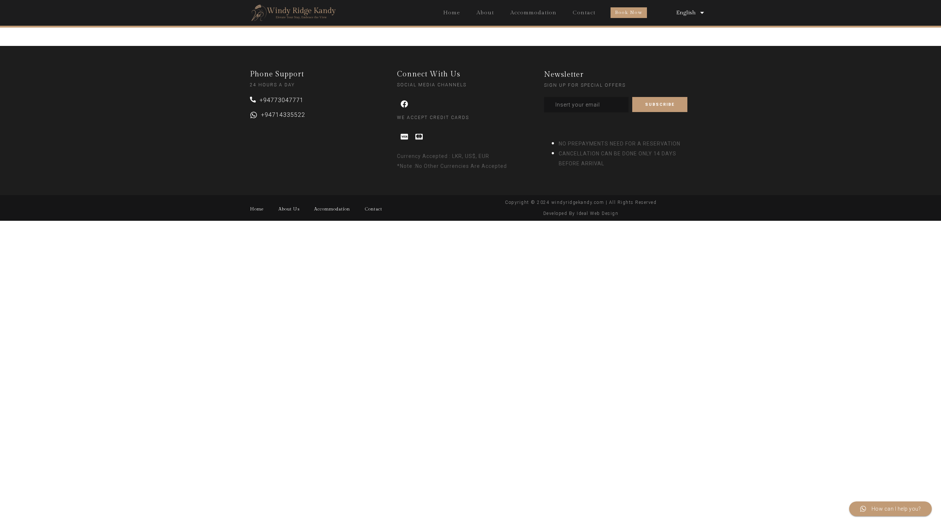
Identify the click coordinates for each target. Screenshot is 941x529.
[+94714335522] (253, 115)
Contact (584, 12)
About (485, 12)
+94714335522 (283, 114)
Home (451, 12)
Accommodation (533, 12)
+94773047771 (282, 100)
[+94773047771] (253, 99)
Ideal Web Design (597, 213)
